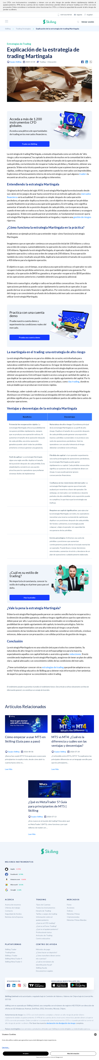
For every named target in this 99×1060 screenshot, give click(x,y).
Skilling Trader (10, 949)
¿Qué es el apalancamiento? (47, 929)
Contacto (9, 911)
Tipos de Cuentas (43, 905)
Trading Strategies (23, 29)
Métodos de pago (43, 949)
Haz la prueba (29, 598)
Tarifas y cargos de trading (46, 914)
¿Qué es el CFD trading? (45, 923)
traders (83, 174)
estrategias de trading (53, 667)
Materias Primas (73, 914)
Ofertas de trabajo (12, 908)
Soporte (79, 15)
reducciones (75, 654)
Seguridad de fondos (13, 914)
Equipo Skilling (15, 62)
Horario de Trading (43, 911)
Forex (69, 905)
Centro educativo (43, 938)
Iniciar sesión (88, 22)
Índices (70, 911)
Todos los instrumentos (45, 908)
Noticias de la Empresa (14, 917)
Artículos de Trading (44, 935)
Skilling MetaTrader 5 (13, 962)
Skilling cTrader (11, 955)
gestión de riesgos (82, 217)
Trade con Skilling (29, 144)
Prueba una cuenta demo (29, 337)
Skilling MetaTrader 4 (13, 958)
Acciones (70, 908)
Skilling (8, 29)
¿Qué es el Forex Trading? (46, 926)
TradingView (10, 952)
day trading (73, 381)
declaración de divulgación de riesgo (61, 1023)
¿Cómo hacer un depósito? (46, 952)
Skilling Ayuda (41, 968)
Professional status (44, 932)
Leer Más (8, 769)
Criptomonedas (73, 917)
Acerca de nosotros (13, 905)
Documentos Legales (44, 971)
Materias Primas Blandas (76, 920)
